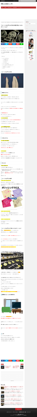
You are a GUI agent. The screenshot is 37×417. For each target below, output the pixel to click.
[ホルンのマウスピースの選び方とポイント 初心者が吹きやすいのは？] (2, 404)
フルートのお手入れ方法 (5, 58)
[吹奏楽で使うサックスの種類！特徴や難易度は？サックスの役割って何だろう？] (2, 388)
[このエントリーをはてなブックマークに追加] (14, 44)
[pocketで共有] (18, 44)
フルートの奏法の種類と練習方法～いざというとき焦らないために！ (16, 367)
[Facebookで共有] (3, 44)
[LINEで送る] (21, 44)
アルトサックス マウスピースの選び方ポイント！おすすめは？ (8, 367)
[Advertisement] (18, 14)
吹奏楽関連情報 (15, 7)
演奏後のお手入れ (5, 59)
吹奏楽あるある (9, 7)
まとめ (3, 68)
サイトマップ (19, 7)
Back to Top (18, 409)
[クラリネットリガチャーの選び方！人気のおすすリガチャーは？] (2, 400)
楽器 (2, 7)
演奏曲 (5, 7)
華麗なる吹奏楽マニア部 (6, 3)
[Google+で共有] (10, 44)
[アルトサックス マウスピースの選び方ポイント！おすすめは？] (2, 367)
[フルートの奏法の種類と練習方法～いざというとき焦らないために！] (21, 367)
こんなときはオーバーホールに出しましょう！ (8, 65)
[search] (35, 0)
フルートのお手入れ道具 (5, 63)
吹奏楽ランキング (31, 36)
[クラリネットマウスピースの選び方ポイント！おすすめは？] (2, 392)
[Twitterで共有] (6, 44)
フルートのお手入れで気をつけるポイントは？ (8, 64)
